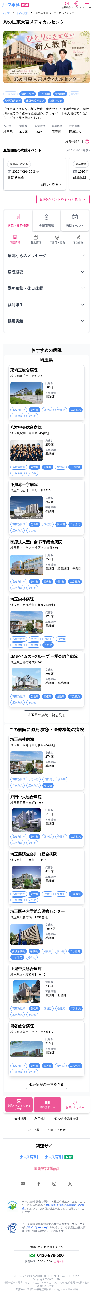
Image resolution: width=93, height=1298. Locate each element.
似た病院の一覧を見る (46, 1084)
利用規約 (40, 1118)
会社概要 (20, 1118)
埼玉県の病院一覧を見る (46, 714)
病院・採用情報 (18, 226)
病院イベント (75, 226)
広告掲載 (33, 1130)
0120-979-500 (50, 1255)
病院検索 (22, 13)
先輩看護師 (46, 226)
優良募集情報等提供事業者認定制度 (53, 1206)
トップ (6, 13)
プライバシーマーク (37, 1227)
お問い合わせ (56, 1130)
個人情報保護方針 (66, 1118)
